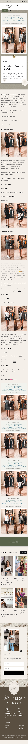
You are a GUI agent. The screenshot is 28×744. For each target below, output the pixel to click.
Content (7, 723)
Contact (20, 713)
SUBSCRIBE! (14, 673)
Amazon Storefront (10, 713)
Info (19, 708)
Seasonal (21, 725)
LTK (5, 717)
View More (23, 552)
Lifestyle (7, 725)
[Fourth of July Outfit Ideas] (20, 608)
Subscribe (20, 715)
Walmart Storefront (10, 715)
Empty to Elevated (21, 728)
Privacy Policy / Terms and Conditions (19, 735)
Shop (6, 708)
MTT (23, 737)
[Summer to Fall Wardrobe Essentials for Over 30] (7, 608)
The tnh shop (8, 711)
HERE (9, 184)
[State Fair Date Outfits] (20, 576)
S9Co (14, 737)
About (19, 711)
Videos (6, 727)
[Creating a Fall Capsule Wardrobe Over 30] (7, 576)
